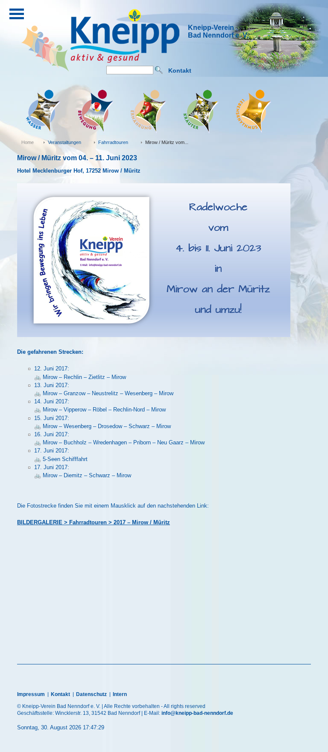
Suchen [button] (159, 70)
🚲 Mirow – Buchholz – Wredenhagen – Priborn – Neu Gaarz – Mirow (119, 442)
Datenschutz (91, 694)
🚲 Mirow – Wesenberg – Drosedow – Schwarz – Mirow (102, 426)
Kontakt (179, 70)
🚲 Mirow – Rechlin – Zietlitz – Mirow (80, 377)
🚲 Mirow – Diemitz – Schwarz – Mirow (82, 475)
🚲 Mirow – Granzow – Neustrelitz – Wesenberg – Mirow (103, 393)
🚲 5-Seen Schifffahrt (61, 459)
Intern (120, 694)
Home (27, 142)
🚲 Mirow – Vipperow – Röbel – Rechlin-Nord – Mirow (100, 409)
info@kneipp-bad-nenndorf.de (197, 713)
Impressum (31, 694)
